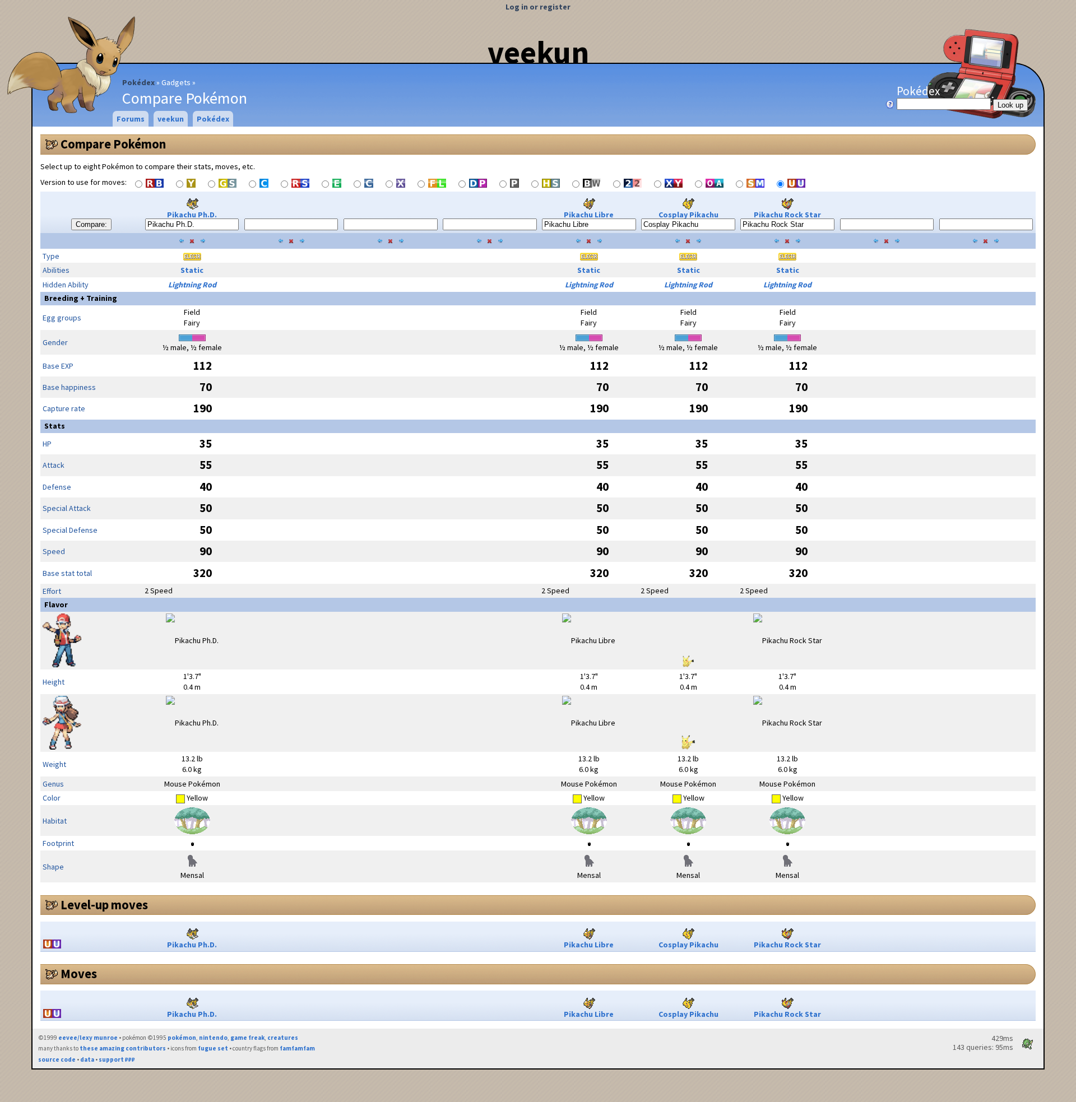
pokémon (182, 1037)
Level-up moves (104, 905)
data (87, 1059)
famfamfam (297, 1048)
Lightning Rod (192, 285)
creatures (282, 1037)
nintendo (213, 1037)
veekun (538, 52)
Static (191, 270)
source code (57, 1059)
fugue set (213, 1048)
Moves (79, 974)
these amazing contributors (123, 1048)
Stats (54, 426)
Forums (131, 119)
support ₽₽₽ (117, 1059)
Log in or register (538, 7)
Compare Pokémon (113, 144)
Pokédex (138, 82)
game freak (247, 1037)
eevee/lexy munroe (88, 1037)
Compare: (91, 224)
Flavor (56, 604)
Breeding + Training (80, 298)
